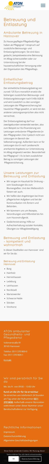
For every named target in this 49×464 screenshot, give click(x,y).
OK (14, 459)
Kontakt (7, 360)
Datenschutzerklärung (15, 436)
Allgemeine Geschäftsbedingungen (21, 440)
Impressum (9, 432)
